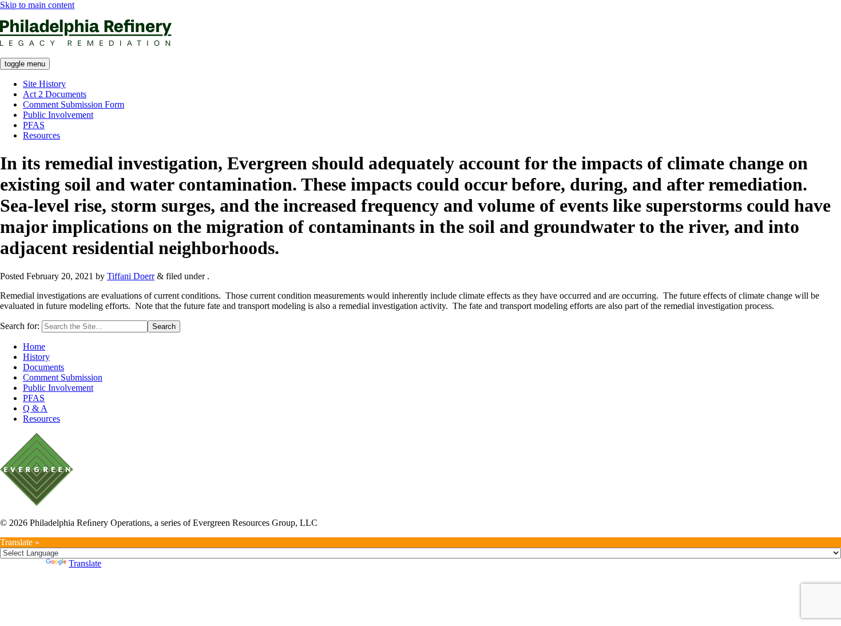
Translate (85, 563)
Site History (44, 84)
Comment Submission (62, 377)
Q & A (35, 408)
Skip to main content (37, 5)
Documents (43, 367)
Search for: (19, 326)
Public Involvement (58, 115)
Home (34, 346)
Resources (41, 135)
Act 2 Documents (54, 94)
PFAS (34, 125)
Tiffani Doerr (130, 276)
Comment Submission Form (73, 104)
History (36, 357)
